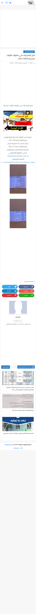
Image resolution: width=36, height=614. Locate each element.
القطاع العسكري (29, 52)
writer (31, 63)
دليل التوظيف (8, 444)
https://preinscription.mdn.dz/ (18, 155)
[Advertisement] (18, 28)
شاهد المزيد (5, 367)
